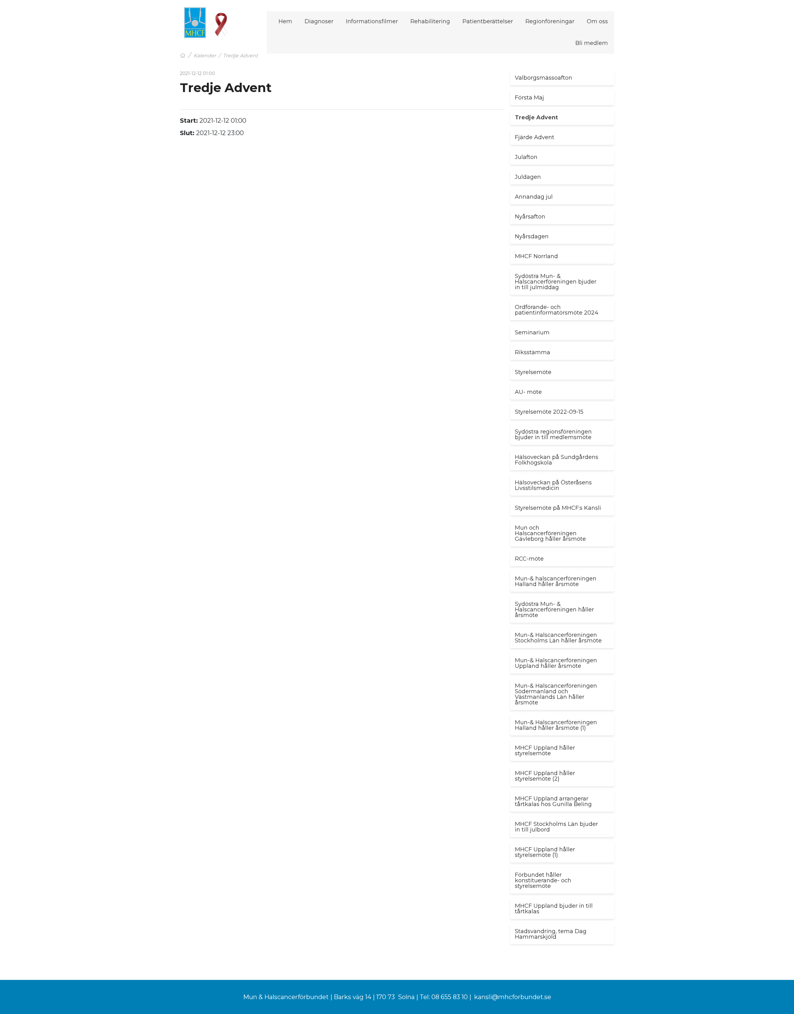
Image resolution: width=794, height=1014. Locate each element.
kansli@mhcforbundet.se (512, 997)
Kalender (205, 56)
